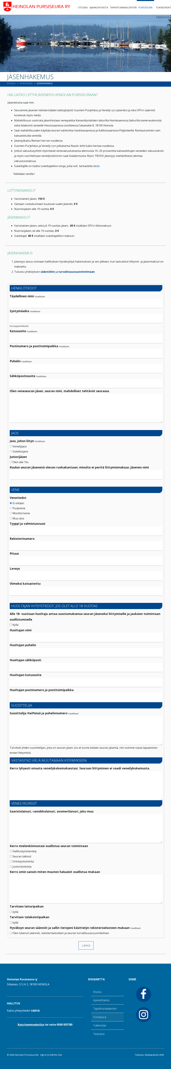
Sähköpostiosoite (22, 376)
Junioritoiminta (21, 866)
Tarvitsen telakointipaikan (29, 917)
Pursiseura (145, 7)
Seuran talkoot (21, 856)
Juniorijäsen (18, 457)
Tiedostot (162, 17)
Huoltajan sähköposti (25, 660)
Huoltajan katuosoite (25, 675)
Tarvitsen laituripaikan (27, 906)
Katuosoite (18, 331)
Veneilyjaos (19, 446)
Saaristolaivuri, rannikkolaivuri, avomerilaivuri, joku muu (52, 811)
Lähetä (86, 945)
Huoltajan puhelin (23, 645)
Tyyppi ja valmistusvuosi (27, 524)
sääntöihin (48, 272)
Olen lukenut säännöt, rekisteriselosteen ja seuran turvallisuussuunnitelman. (60, 933)
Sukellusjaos (20, 451)
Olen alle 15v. (20, 462)
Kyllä (15, 625)
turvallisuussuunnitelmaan (76, 272)
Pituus (14, 553)
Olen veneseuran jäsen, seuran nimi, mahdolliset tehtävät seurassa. (60, 391)
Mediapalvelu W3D (154, 1054)
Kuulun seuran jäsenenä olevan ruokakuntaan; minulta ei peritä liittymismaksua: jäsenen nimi (79, 467)
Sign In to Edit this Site (51, 1054)
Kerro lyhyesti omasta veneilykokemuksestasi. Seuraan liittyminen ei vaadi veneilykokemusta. (80, 768)
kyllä (15, 912)
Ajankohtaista (99, 7)
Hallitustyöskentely (24, 851)
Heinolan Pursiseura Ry (27, 1054)
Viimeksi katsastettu (25, 584)
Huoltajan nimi (21, 630)
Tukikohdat (163, 7)
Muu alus (18, 518)
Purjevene (18, 508)
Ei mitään (18, 503)
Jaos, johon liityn (22, 441)
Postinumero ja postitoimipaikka (34, 346)
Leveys (15, 568)
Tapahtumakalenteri (123, 7)
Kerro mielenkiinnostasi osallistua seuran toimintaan (49, 846)
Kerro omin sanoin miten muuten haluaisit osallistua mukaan (55, 872)
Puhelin (15, 361)
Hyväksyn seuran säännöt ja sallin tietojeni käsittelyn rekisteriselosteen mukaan (70, 928)
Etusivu (83, 7)
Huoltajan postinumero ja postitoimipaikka (42, 690)
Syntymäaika (19, 311)
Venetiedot (18, 498)
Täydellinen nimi (22, 296)
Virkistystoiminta (23, 861)
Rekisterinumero (22, 539)
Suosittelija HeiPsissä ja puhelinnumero (38, 713)
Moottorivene (21, 513)
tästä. (96, 166)
